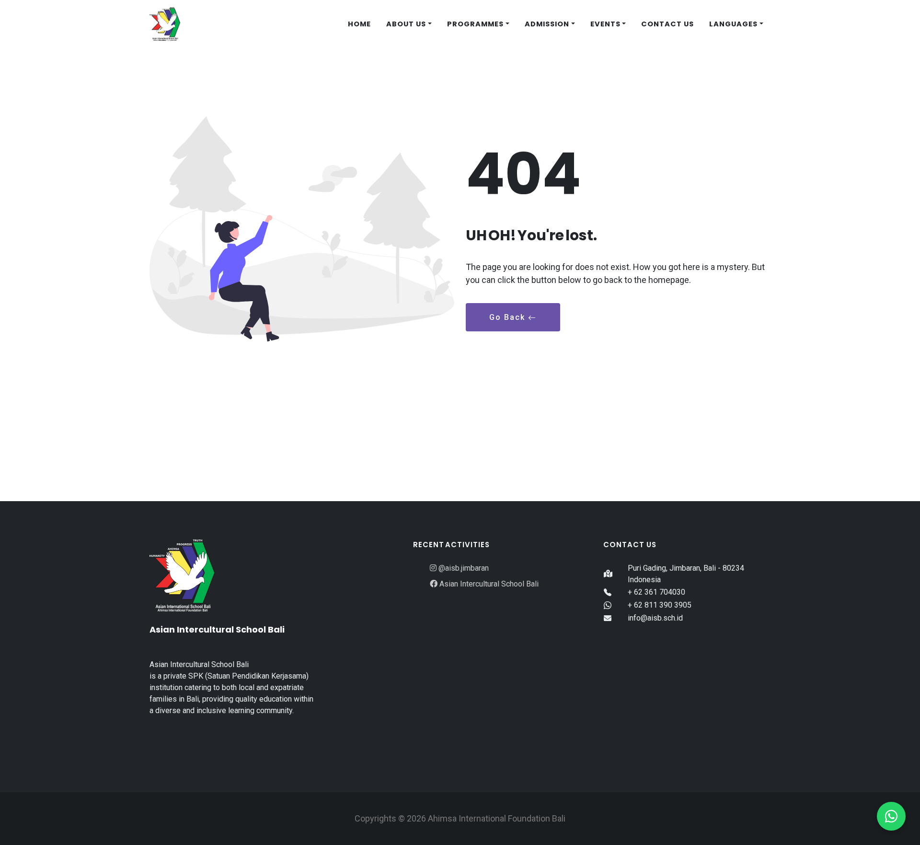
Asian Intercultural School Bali (488, 583)
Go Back (508, 317)
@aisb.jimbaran (463, 568)
